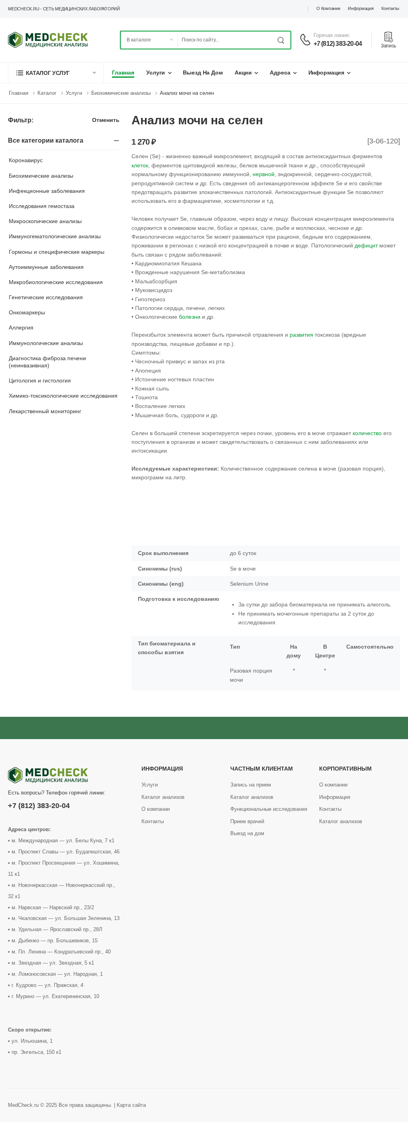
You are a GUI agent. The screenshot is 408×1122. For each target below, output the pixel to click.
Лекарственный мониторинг (45, 411)
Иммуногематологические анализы (55, 236)
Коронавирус (26, 160)
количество (367, 433)
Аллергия (21, 327)
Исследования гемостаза (42, 206)
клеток (139, 165)
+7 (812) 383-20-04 (338, 43)
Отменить (106, 120)
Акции (243, 72)
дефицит (366, 245)
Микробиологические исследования (56, 282)
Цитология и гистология (40, 380)
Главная (123, 72)
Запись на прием (250, 785)
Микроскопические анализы (45, 221)
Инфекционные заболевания (47, 191)
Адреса (280, 72)
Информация (360, 8)
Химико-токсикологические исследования (63, 395)
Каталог (47, 93)
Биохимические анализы (121, 93)
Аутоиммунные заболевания (46, 267)
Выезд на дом (203, 72)
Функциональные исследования (268, 809)
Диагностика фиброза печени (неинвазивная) (47, 362)
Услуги (155, 72)
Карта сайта (131, 1105)
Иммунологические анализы (46, 343)
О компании (328, 8)
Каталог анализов (162, 797)
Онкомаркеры (27, 312)
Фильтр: (20, 120)
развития (301, 335)
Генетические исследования (46, 297)
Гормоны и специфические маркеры (56, 252)
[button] (56, 73)
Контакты (390, 8)
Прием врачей (247, 821)
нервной (264, 174)
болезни (189, 317)
